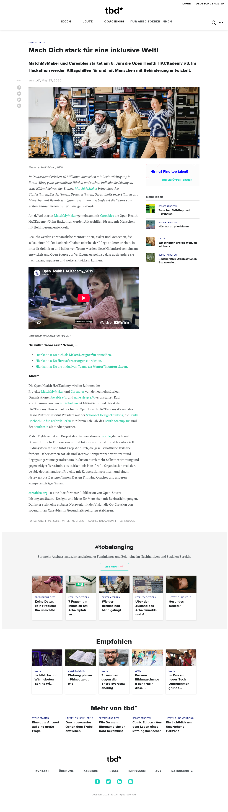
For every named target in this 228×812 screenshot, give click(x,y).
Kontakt (42, 771)
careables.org (37, 492)
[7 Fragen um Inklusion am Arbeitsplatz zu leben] (81, 584)
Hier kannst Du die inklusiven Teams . (82, 366)
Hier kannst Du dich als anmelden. (74, 355)
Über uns (66, 771)
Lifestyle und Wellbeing (182, 597)
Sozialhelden (68, 403)
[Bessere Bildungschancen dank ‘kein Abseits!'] (147, 657)
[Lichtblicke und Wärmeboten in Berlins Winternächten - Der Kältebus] (47, 657)
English (218, 3)
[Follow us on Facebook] (97, 783)
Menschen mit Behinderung (66, 521)
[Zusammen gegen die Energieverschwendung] (114, 657)
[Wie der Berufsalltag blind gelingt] (114, 584)
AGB (159, 771)
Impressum (137, 771)
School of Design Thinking (104, 415)
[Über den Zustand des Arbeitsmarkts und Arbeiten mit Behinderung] (148, 584)
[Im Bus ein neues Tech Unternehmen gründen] (181, 657)
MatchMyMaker (86, 188)
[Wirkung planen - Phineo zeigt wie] (80, 657)
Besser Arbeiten (168, 206)
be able (105, 436)
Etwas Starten (36, 43)
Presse (113, 771)
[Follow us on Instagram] (130, 783)
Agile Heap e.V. (84, 397)
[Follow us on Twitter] (108, 783)
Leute (88, 21)
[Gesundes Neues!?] (181, 584)
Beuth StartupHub (118, 421)
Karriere (91, 771)
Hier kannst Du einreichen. (69, 360)
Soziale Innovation (101, 521)
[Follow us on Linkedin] (119, 783)
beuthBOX (41, 427)
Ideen (66, 21)
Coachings (114, 21)
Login (187, 3)
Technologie (126, 521)
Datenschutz (182, 771)
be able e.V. (59, 397)
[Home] (114, 10)
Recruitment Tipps (45, 597)
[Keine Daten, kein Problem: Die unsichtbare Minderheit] (47, 584)
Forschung (36, 521)
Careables (107, 215)
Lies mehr (112, 566)
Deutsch (202, 3)
